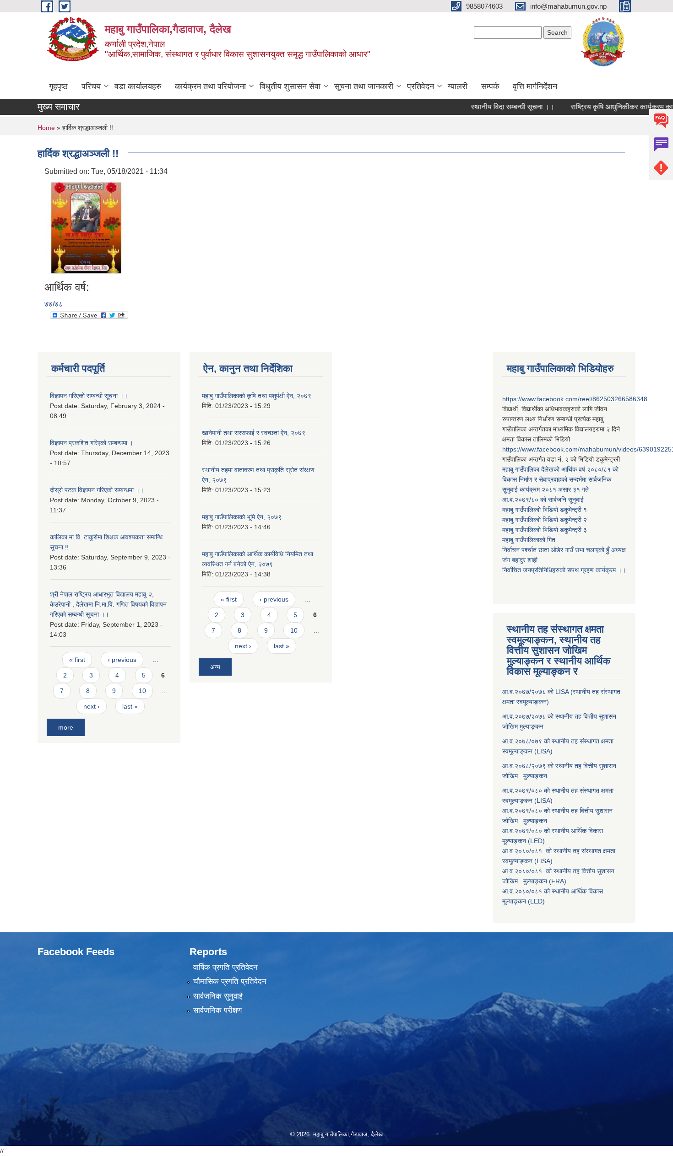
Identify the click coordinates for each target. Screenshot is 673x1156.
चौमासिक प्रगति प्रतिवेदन (229, 981)
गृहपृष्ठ (58, 86)
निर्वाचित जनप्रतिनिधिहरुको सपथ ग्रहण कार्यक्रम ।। (564, 570)
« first (77, 659)
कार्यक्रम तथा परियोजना (210, 86)
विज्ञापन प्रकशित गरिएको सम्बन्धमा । (91, 442)
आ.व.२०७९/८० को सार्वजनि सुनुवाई (543, 499)
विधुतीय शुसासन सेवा (290, 86)
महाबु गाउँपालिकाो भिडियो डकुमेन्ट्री (542, 509)
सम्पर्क (490, 86)
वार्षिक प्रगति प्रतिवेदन (225, 967)
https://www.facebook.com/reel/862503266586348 (574, 399)
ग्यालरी (457, 86)
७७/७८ (53, 304)
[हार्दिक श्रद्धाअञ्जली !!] (86, 229)
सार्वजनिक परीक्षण (217, 1010)
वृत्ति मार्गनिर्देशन (535, 86)
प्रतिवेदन (420, 86)
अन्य (215, 667)
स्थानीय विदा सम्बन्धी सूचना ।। (494, 107)
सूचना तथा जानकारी (363, 86)
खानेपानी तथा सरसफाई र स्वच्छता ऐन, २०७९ (253, 432)
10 (142, 690)
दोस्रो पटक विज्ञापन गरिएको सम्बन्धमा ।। (97, 490)
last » (130, 706)
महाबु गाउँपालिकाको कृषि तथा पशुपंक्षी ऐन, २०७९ (256, 395)
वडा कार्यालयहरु (137, 86)
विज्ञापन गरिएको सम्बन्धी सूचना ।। (89, 395)
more (65, 727)
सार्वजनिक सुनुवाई (218, 996)
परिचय (91, 86)
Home (46, 127)
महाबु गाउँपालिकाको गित (529, 539)
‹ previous (122, 659)
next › (91, 706)
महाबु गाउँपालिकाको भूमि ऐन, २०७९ (242, 517)
